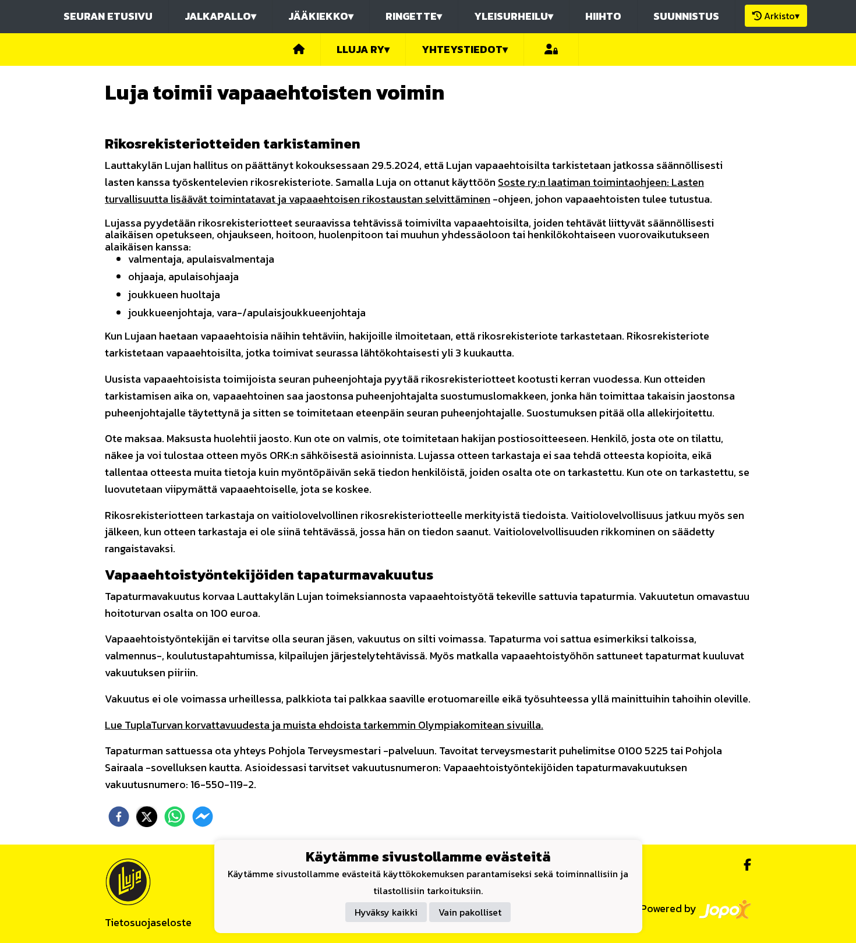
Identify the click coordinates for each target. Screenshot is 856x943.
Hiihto (603, 16)
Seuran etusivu (108, 16)
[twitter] (146, 816)
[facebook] (118, 816)
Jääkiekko (320, 16)
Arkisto (782, 16)
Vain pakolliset (469, 912)
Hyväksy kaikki (386, 912)
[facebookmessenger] (202, 816)
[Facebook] (742, 865)
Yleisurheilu (513, 16)
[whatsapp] (174, 816)
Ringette (413, 16)
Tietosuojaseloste (148, 922)
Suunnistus (686, 16)
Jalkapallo (220, 16)
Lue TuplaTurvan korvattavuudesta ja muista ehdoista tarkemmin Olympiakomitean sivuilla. (324, 725)
